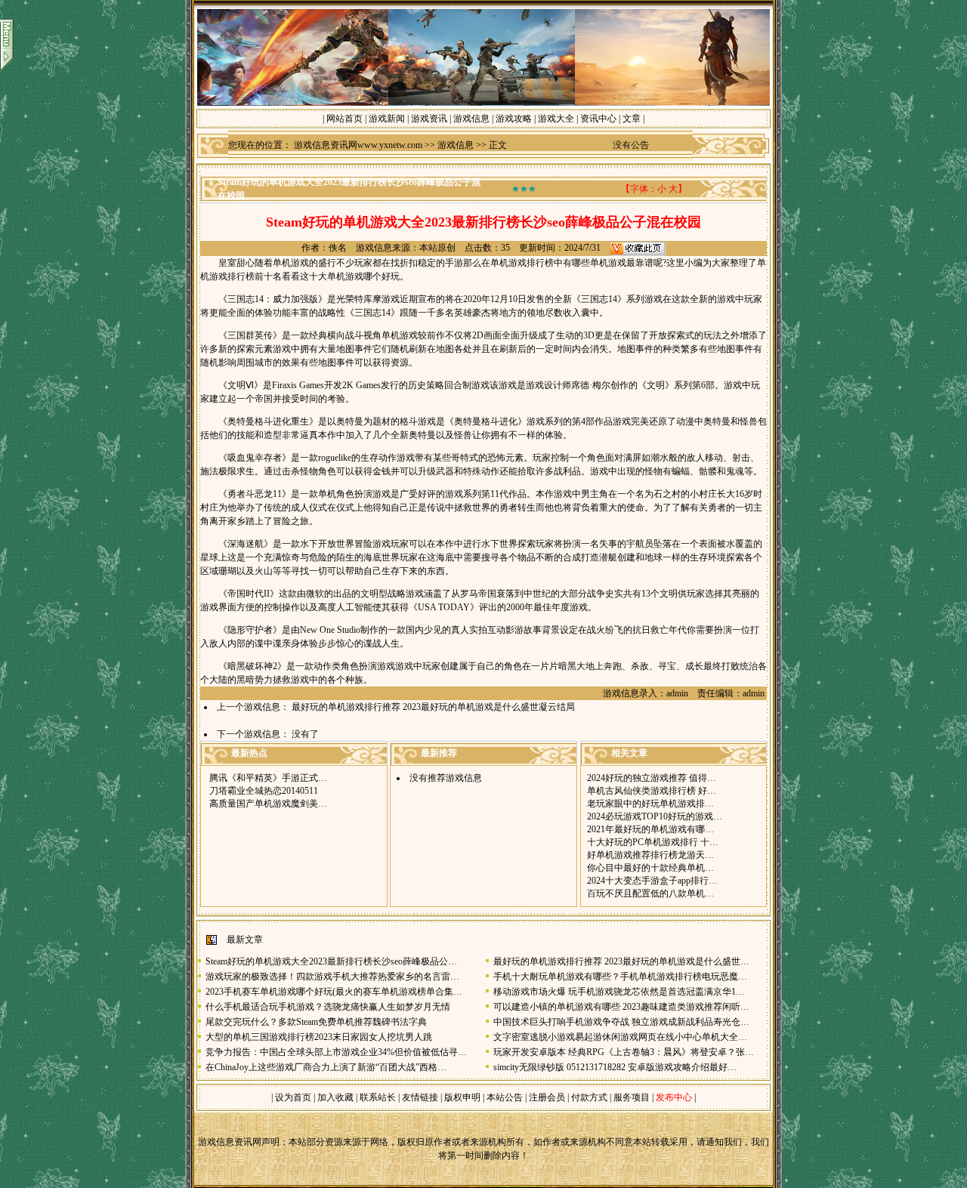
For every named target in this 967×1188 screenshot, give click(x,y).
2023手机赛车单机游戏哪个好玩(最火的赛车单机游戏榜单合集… (333, 991)
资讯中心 (598, 118)
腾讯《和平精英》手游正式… (268, 778)
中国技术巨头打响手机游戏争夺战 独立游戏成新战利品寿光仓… (621, 1022)
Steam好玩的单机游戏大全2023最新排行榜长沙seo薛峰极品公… (331, 961)
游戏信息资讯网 (229, 1142)
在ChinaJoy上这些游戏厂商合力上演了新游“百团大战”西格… (325, 1067)
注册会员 (548, 1097)
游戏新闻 (387, 118)
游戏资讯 (429, 118)
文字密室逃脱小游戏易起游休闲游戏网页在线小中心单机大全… (620, 1037)
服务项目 (630, 1097)
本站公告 (505, 1097)
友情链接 (420, 1097)
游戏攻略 (514, 118)
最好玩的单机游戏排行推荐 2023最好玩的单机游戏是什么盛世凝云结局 (433, 707)
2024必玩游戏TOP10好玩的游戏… (654, 816)
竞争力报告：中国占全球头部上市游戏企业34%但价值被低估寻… (336, 1052)
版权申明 (462, 1097)
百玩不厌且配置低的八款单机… (650, 893)
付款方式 (590, 1097)
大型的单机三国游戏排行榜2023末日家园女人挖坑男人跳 (318, 1037)
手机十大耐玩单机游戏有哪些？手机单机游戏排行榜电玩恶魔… (620, 976)
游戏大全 (556, 118)
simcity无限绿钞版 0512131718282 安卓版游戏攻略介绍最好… (615, 1067)
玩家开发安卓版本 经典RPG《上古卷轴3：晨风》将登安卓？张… (623, 1052)
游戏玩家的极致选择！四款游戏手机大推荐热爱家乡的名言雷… (332, 976)
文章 (632, 118)
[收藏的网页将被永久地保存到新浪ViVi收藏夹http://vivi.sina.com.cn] (638, 247)
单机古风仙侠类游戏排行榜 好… (651, 790)
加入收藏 (335, 1097)
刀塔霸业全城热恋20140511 (263, 790)
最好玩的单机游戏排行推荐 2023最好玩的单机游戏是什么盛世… (621, 961)
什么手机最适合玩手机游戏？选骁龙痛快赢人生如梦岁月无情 (327, 1006)
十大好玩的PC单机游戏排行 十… (652, 842)
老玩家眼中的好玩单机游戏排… (650, 803)
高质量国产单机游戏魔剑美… (268, 803)
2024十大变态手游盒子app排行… (652, 880)
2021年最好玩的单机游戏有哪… (650, 829)
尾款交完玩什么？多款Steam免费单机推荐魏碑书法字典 (316, 1022)
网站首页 (344, 118)
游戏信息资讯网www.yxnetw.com (358, 145)
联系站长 (378, 1097)
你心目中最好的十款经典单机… (650, 867)
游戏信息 (471, 118)
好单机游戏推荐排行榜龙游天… (650, 855)
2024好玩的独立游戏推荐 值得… (651, 778)
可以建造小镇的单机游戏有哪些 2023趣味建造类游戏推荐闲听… (621, 1006)
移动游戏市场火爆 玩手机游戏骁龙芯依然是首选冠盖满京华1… (619, 991)
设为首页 (293, 1097)
